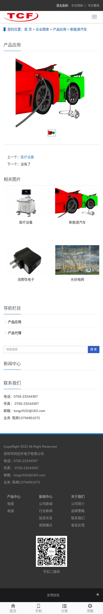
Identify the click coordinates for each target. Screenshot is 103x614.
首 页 (28, 29)
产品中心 (14, 496)
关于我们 (78, 496)
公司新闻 (45, 504)
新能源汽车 (77, 222)
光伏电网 (77, 279)
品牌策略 (78, 511)
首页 (13, 611)
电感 (10, 504)
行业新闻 (45, 511)
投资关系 (45, 518)
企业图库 (42, 29)
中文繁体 (93, 5)
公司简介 (78, 504)
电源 (10, 511)
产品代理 (14, 333)
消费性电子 (25, 279)
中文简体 (77, 5)
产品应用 (59, 29)
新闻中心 (45, 496)
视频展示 (45, 525)
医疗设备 (27, 157)
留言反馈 (78, 525)
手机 (38, 611)
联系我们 (78, 518)
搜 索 (93, 349)
